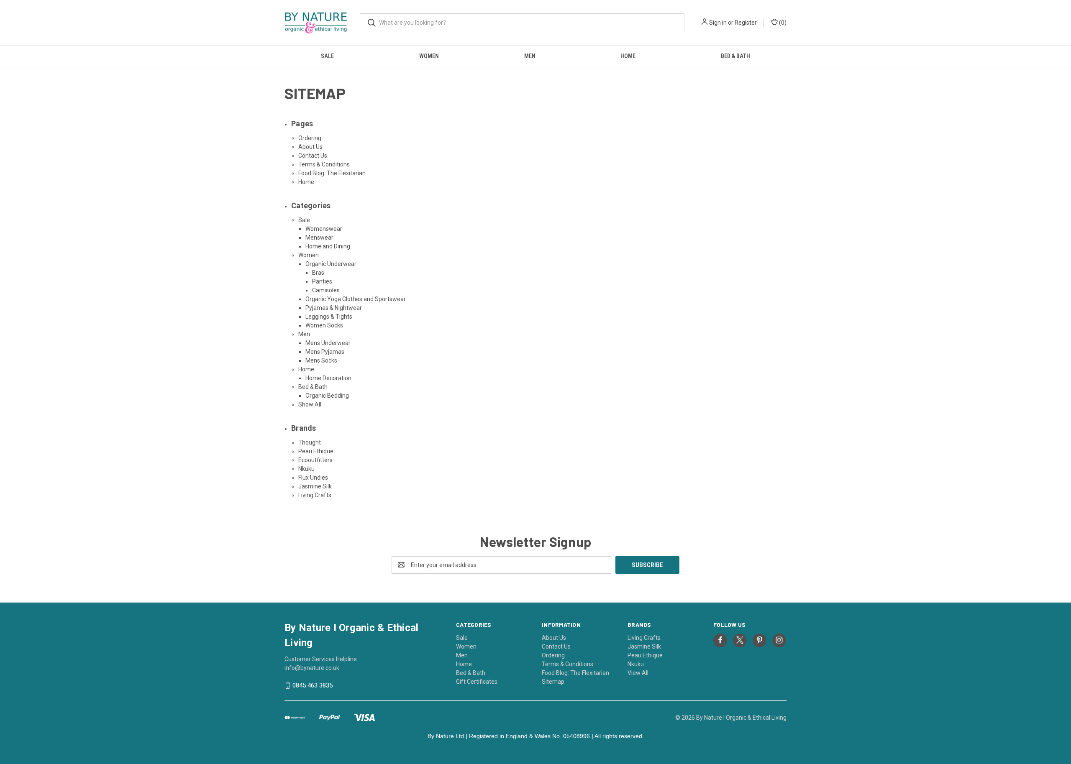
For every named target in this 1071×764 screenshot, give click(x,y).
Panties (322, 281)
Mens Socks (321, 360)
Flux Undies (313, 477)
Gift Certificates (476, 681)
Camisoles (326, 290)
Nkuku (306, 468)
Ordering (309, 138)
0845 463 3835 (312, 685)
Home (627, 56)
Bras (318, 272)
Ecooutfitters (315, 460)
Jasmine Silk (315, 486)
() (782, 22)
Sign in (718, 22)
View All (638, 672)
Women (429, 56)
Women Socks (324, 325)
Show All (309, 404)
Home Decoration (328, 378)
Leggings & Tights (328, 316)
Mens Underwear (328, 343)
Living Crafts (314, 495)
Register (746, 22)
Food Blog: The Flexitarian (332, 173)
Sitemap (553, 681)
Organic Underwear (330, 264)
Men (530, 56)
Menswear (319, 237)
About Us (310, 146)
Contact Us (312, 155)
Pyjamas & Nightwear (333, 307)
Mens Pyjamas (324, 351)
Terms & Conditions (324, 164)
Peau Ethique (315, 451)
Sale (327, 56)
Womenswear (323, 228)
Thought (309, 442)
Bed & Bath (735, 56)
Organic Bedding (327, 395)
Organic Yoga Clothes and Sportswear (355, 299)
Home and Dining (327, 246)
